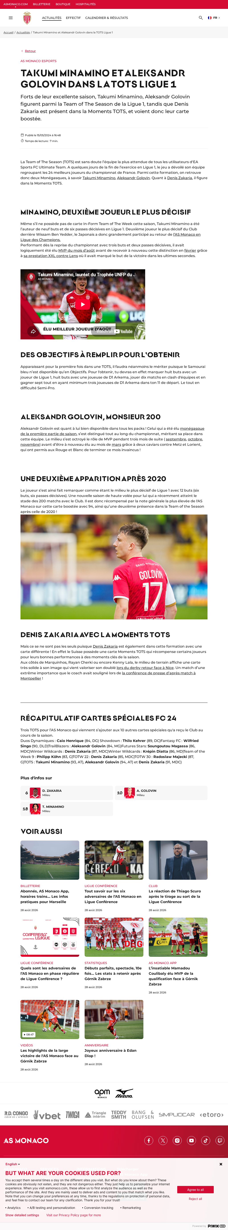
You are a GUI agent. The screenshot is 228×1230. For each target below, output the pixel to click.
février (190, 250)
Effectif (73, 18)
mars (116, 444)
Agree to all (195, 1189)
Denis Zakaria (179, 178)
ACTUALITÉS (51, 18)
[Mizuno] (124, 1093)
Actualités (23, 32)
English (11, 1164)
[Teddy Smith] (118, 1115)
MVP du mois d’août (76, 250)
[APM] (102, 1093)
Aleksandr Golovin (133, 178)
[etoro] (211, 1115)
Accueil (8, 32)
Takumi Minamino (99, 178)
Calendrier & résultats (106, 18)
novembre (29, 444)
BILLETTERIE (41, 4)
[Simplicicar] (177, 1115)
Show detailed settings (22, 1215)
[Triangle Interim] (95, 1115)
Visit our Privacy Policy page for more (73, 1215)
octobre (195, 439)
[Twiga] (72, 1115)
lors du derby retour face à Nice (145, 668)
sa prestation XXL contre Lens (51, 256)
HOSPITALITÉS (86, 4)
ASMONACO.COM (16, 4)
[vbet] (46, 1115)
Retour (30, 51)
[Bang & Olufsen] (143, 1115)
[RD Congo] (16, 1115)
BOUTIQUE (63, 4)
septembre (176, 439)
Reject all (195, 1199)
